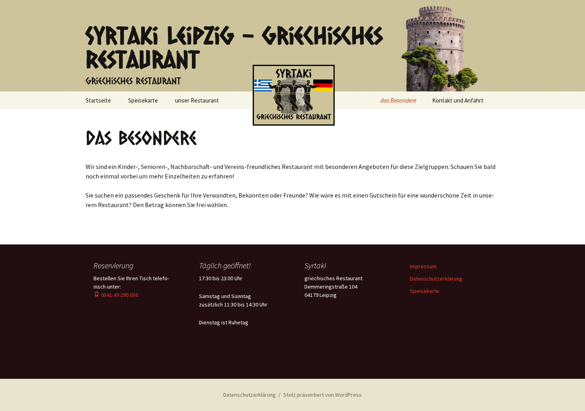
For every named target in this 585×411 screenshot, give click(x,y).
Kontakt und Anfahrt (458, 100)
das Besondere (398, 100)
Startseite (98, 100)
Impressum (423, 266)
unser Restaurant (197, 100)
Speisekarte (143, 100)
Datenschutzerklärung (436, 278)
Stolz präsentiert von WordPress (322, 394)
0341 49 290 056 (119, 295)
